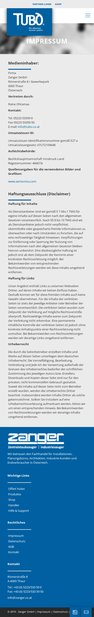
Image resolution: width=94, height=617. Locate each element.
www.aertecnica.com (22, 181)
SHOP (58, 4)
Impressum (16, 536)
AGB (11, 547)
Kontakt (13, 552)
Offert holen (16, 489)
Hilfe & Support (18, 511)
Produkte (14, 494)
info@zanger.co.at (20, 598)
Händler (13, 505)
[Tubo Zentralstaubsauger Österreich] (47, 24)
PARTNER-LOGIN (42, 4)
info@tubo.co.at (29, 127)
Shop (11, 500)
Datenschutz (16, 541)
